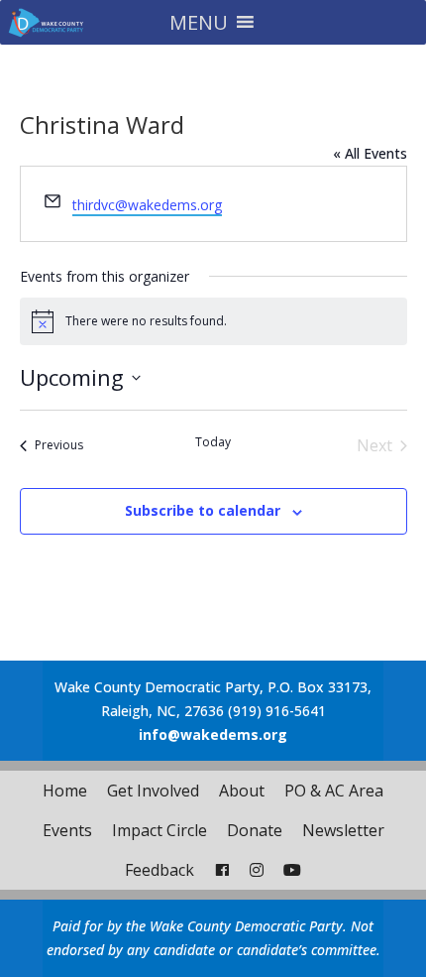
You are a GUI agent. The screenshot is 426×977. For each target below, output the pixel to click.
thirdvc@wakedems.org (147, 204)
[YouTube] (292, 870)
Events (67, 830)
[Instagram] (256, 870)
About (242, 790)
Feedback (159, 870)
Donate (254, 830)
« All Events (370, 153)
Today (213, 442)
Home (65, 790)
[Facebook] (222, 870)
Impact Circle (159, 830)
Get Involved (153, 790)
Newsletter (343, 830)
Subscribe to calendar (202, 510)
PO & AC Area (333, 790)
